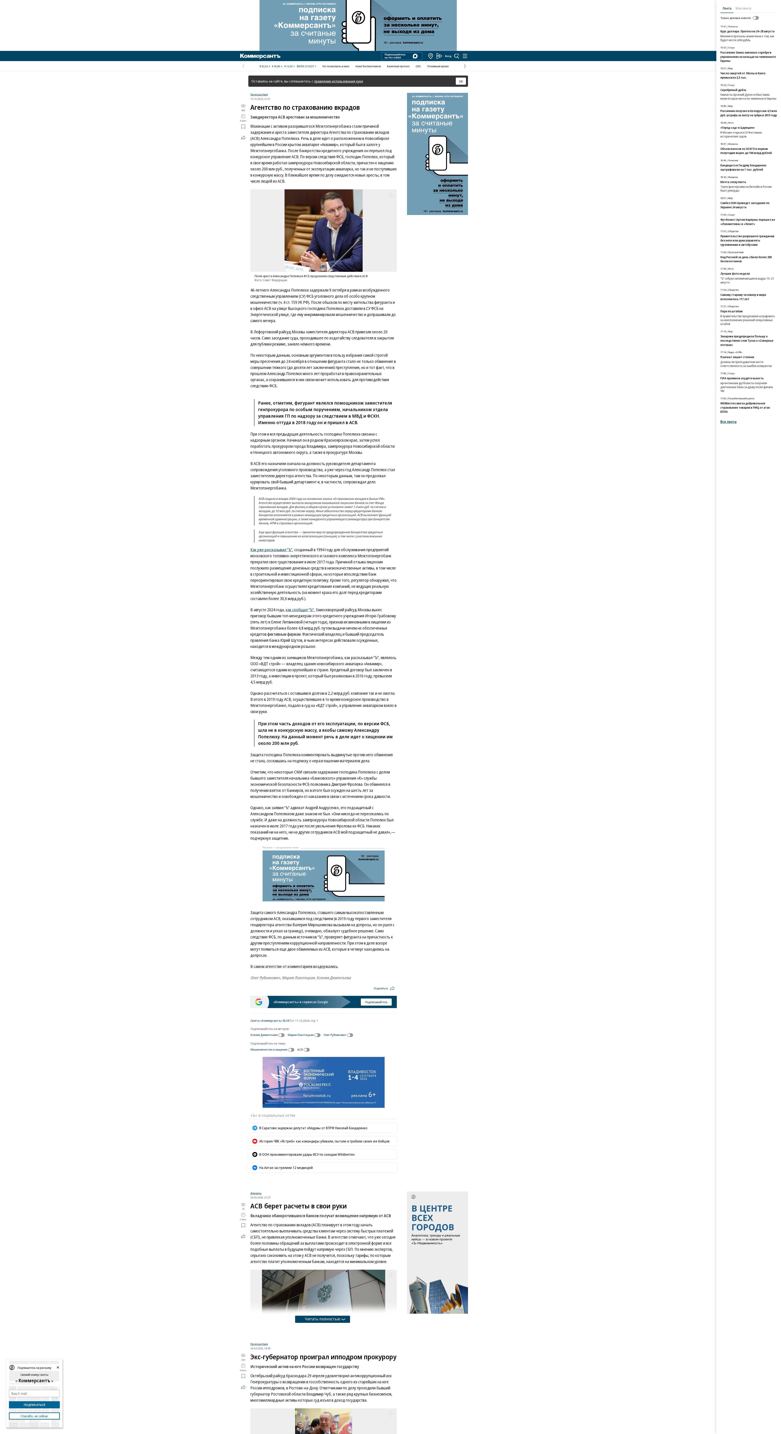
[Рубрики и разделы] (465, 56)
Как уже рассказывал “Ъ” (271, 549)
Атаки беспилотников (368, 66)
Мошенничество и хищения (268, 1049)
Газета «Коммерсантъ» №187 (270, 1020)
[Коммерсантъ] (260, 56)
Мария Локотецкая (301, 1035)
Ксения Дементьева (264, 1035)
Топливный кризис (438, 66)
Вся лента (728, 421)
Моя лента (743, 8)
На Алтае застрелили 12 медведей (286, 1167)
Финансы (255, 1241)
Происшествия (259, 94)
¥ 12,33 (288, 66)
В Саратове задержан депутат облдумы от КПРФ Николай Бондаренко (313, 1128)
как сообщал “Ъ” (300, 609)
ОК (461, 81)
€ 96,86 (276, 66)
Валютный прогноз (398, 66)
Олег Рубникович (335, 1035)
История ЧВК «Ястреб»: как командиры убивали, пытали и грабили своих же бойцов (324, 1141)
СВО (418, 66)
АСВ (300, 1049)
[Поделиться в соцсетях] (243, 137)
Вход (448, 56)
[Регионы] (431, 56)
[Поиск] (457, 56)
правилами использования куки (338, 81)
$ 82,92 (264, 66)
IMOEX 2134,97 (305, 66)
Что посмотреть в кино (335, 66)
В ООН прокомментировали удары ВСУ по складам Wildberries (307, 1154)
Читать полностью (322, 1366)
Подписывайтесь (376, 1002)
